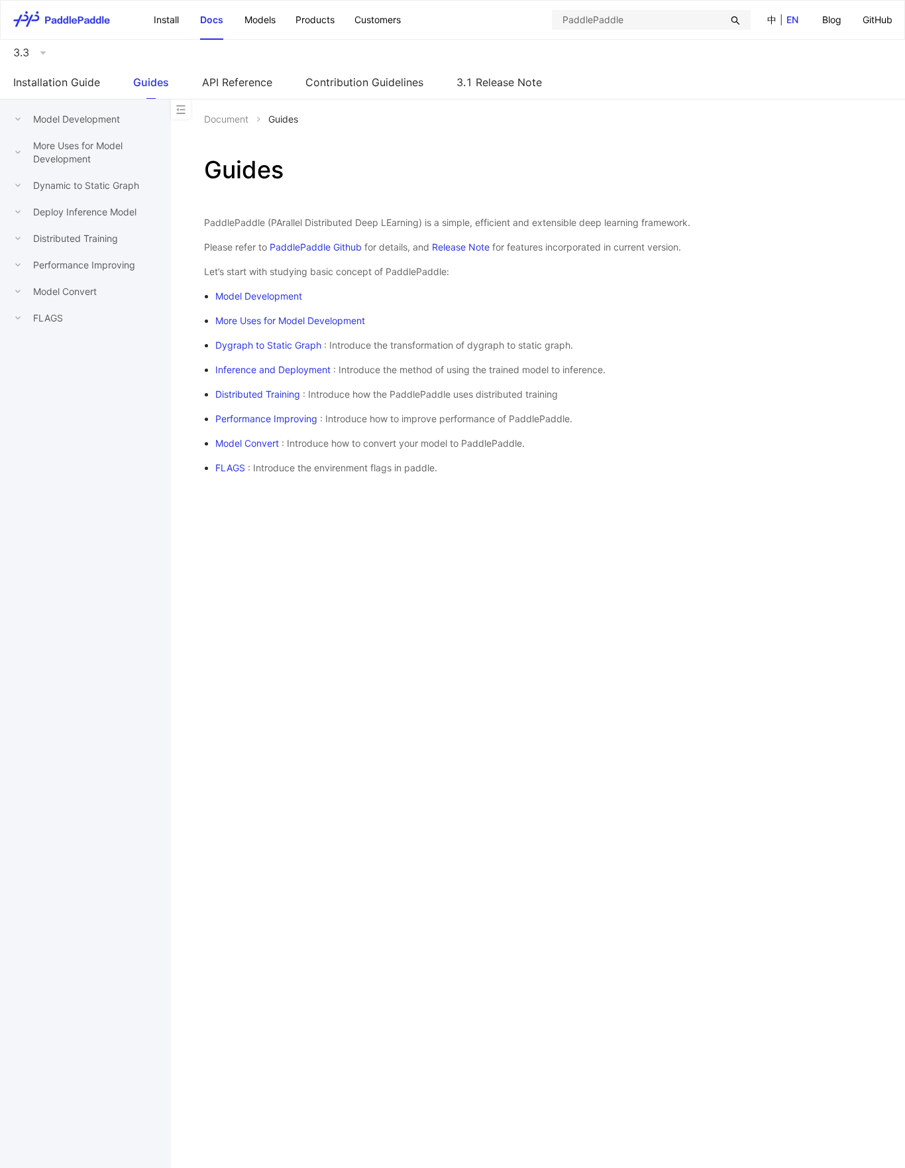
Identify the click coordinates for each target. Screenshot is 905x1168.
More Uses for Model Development (290, 320)
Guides (151, 82)
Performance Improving (84, 264)
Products (315, 19)
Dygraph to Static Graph (268, 345)
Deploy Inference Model (84, 211)
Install (166, 19)
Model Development (76, 119)
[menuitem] (831, 20)
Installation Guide (56, 82)
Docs (211, 19)
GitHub (877, 19)
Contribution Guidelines (364, 82)
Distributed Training (75, 238)
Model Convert (65, 291)
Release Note (461, 247)
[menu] (857, 19)
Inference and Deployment (273, 369)
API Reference (237, 82)
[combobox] (651, 20)
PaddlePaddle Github (316, 247)
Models (260, 19)
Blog (831, 19)
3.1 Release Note (499, 82)
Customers (377, 19)
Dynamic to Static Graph (86, 185)
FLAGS (48, 317)
